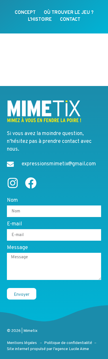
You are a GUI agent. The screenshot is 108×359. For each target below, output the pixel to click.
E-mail (14, 224)
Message (17, 248)
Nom (12, 201)
